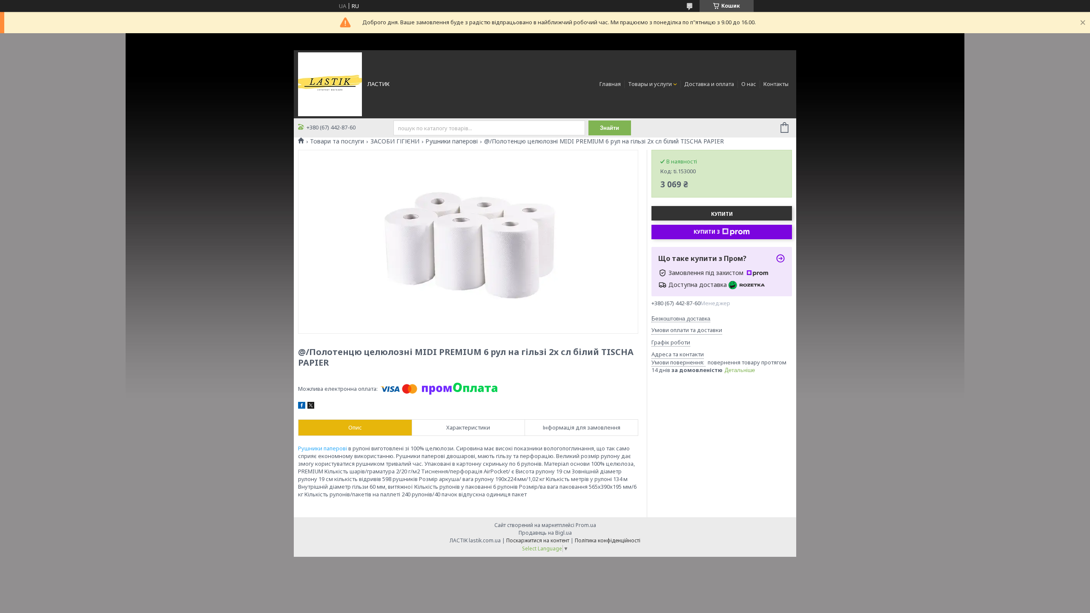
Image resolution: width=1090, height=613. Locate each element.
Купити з (707, 231)
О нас (748, 84)
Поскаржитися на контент (537, 540)
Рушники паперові (451, 141)
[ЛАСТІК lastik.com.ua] (330, 83)
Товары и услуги (650, 84)
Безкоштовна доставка (680, 318)
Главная (610, 84)
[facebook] (301, 406)
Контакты (776, 84)
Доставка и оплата (709, 84)
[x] (310, 406)
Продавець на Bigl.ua (545, 532)
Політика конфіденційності (607, 540)
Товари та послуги (337, 141)
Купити (722, 214)
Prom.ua (586, 525)
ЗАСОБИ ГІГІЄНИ (394, 141)
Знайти (609, 128)
